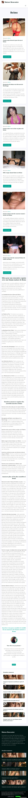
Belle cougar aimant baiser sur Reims (12, 172)
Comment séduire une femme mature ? (12, 691)
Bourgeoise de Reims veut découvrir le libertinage (13, 85)
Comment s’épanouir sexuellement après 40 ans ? (13, 682)
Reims (9, 38)
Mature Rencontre (12, 2)
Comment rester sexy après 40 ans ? (11, 700)
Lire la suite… (7, 57)
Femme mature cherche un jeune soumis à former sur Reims (14, 214)
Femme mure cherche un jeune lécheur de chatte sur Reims (14, 258)
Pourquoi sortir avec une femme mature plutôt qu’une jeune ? (12, 720)
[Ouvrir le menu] (25, 5)
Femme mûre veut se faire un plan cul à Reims (13, 129)
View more (17, 794)
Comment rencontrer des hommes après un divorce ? (13, 710)
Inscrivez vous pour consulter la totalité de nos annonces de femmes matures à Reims (14, 629)
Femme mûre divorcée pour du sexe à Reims (13, 41)
